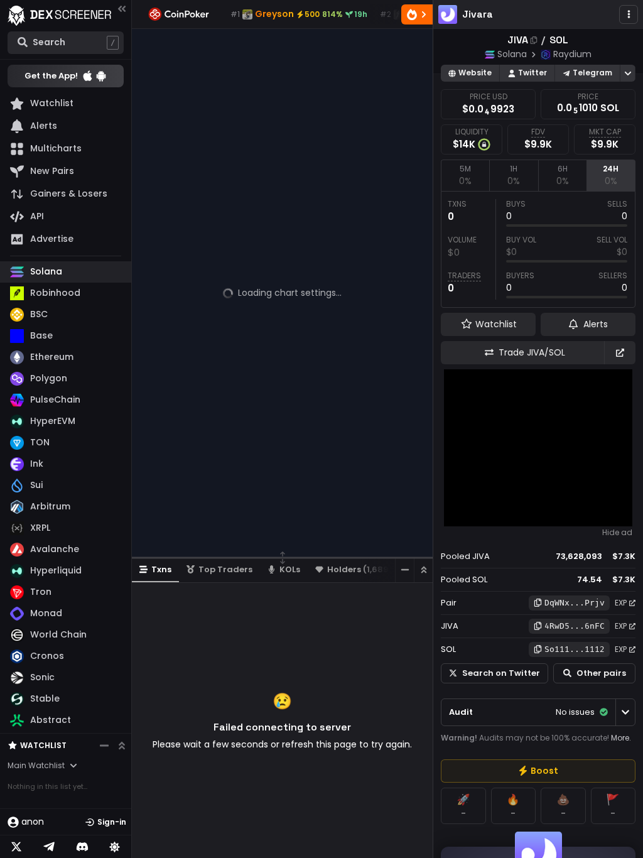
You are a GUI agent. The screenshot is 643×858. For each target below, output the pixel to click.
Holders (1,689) (359, 569)
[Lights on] (115, 846)
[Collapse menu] (121, 8)
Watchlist (43, 745)
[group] (538, 771)
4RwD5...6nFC (574, 626)
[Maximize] (423, 570)
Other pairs (601, 673)
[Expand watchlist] (121, 746)
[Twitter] (16, 846)
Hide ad (617, 533)
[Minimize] (404, 570)
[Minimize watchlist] (104, 746)
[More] (628, 14)
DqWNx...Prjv (574, 602)
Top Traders (225, 569)
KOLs (289, 569)
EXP (621, 602)
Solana (512, 54)
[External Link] (619, 352)
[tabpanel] (538, 249)
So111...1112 (574, 649)
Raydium (572, 54)
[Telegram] (49, 846)
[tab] (465, 175)
